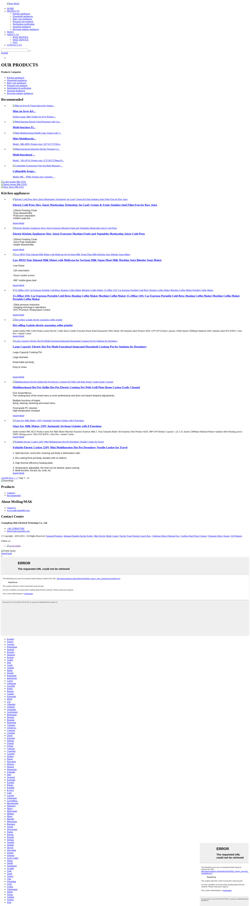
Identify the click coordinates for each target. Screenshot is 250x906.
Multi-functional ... (24, 154)
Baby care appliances (22, 19)
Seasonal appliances (22, 26)
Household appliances (23, 16)
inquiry (16, 223)
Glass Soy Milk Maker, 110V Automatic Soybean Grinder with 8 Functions (57, 426)
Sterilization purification (24, 24)
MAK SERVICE (21, 40)
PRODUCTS (13, 11)
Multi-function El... (24, 127)
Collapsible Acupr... (24, 171)
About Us (11, 508)
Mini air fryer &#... (24, 111)
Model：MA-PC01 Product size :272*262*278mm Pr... (38, 160)
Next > (12, 478)
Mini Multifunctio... (24, 138)
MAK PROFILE (20, 37)
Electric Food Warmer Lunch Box (135, 536)
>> (17, 478)
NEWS (10, 32)
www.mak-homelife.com (18, 510)
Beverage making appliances (26, 29)
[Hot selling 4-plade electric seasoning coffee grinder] (37, 320)
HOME (10, 8)
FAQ (15, 42)
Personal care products (23, 21)
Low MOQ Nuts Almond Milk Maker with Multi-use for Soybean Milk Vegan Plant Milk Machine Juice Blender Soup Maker (87, 260)
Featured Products (54, 536)
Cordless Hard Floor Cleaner (193, 536)
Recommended (14, 495)
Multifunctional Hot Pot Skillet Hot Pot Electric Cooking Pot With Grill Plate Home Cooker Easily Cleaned (76, 387)
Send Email (6, 553)
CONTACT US (14, 45)
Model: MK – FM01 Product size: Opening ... (34, 177)
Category (11, 493)
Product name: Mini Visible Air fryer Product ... (34, 117)
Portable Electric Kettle (82, 536)
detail (21, 223)
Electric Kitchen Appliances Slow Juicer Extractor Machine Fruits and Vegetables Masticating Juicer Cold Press (79, 233)
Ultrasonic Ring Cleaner (219, 536)
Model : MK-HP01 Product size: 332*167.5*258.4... (37, 144)
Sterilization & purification (19, 88)
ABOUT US (13, 34)
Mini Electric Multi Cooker (106, 536)
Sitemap (67, 536)
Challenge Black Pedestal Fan (165, 536)
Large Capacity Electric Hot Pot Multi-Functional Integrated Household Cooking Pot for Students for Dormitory (80, 346)
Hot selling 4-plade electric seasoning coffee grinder (43, 325)
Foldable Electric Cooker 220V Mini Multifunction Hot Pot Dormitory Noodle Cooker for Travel (70, 447)
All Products (236, 536)
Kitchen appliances (21, 13)
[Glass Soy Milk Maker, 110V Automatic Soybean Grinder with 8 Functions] (48, 420)
